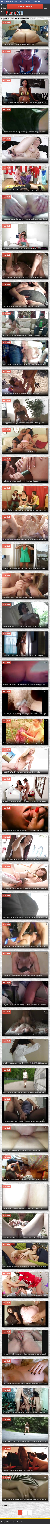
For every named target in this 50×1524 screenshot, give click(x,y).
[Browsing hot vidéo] (14, 12)
